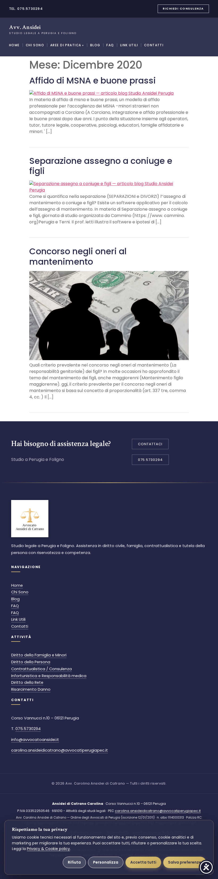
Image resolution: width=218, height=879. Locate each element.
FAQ (110, 45)
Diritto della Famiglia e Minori (38, 655)
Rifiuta (74, 862)
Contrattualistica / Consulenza (41, 669)
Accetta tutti (143, 862)
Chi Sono (35, 45)
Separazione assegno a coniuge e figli (100, 166)
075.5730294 (28, 728)
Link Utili (129, 45)
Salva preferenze (184, 862)
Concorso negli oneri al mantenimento (78, 256)
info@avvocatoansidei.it (35, 739)
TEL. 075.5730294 (26, 8)
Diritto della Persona (30, 662)
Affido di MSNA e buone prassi (92, 80)
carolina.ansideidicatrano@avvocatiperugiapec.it (59, 750)
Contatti (154, 45)
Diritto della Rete (27, 682)
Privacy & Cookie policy (48, 848)
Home (14, 45)
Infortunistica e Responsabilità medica (48, 675)
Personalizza (105, 862)
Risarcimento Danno (31, 689)
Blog (95, 45)
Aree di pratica (67, 45)
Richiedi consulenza (183, 9)
